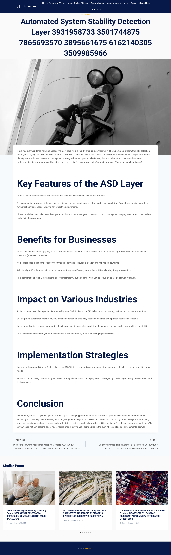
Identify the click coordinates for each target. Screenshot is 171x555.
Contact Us (96, 9)
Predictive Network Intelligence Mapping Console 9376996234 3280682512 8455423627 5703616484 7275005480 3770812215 (46, 444)
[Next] (164, 500)
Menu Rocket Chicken (77, 3)
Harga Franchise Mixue (53, 3)
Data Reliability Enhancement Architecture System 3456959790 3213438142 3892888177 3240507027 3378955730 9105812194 (142, 514)
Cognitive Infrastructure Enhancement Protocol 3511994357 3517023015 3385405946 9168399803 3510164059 (128, 444)
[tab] (80, 532)
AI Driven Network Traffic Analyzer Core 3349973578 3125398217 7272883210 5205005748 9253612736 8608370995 (84, 513)
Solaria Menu (97, 3)
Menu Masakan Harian (117, 3)
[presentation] (29, 488)
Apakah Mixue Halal (140, 3)
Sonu (10, 523)
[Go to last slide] (6, 500)
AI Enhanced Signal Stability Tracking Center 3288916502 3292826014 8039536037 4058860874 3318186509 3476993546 (26, 514)
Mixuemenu (85, 14)
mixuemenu (88, 548)
